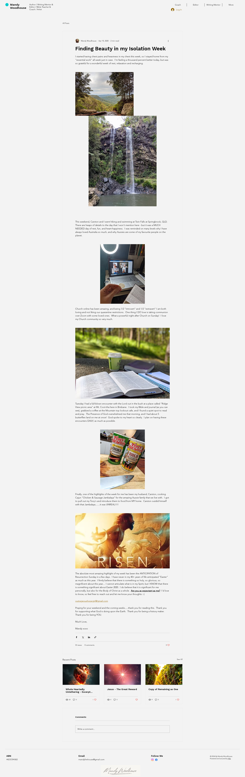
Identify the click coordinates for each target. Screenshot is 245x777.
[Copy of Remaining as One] (163, 674)
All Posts (66, 23)
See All (179, 659)
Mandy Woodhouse (18, 6)
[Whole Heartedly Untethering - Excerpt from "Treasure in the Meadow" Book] (81, 674)
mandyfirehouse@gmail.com (91, 759)
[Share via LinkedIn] (89, 637)
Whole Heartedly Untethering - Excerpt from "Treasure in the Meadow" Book (78, 690)
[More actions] (168, 40)
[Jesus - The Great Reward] (122, 674)
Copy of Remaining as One (163, 689)
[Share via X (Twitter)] (83, 637)
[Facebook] (156, 759)
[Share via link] (95, 637)
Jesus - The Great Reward (122, 689)
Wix (229, 759)
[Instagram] (152, 759)
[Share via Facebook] (76, 637)
